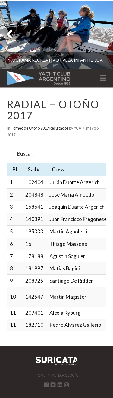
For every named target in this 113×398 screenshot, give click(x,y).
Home (40, 375)
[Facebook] (46, 384)
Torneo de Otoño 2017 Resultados (39, 128)
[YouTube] (60, 384)
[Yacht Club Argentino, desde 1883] (38, 78)
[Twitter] (53, 384)
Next (100, 34)
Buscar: (25, 154)
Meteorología (64, 375)
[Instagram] (66, 384)
